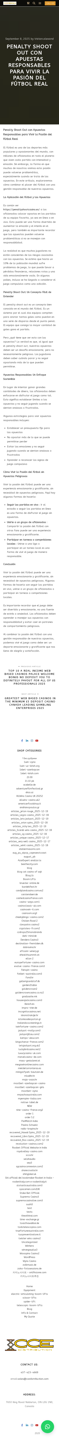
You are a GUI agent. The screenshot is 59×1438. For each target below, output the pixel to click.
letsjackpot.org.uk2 (29, 1045)
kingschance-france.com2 (30, 1042)
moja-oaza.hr (29, 1079)
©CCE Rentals (26, 1433)
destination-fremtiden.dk (29, 943)
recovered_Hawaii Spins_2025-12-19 (29, 1132)
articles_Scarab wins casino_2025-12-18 (29, 830)
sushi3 (29, 1204)
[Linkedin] (27, 741)
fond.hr (29, 977)
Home (29, 1286)
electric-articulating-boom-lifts (29, 1294)
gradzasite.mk (29, 996)
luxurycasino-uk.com (29, 1053)
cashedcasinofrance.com (29, 898)
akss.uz (29, 792)
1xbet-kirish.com (29, 773)
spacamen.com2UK (29, 1189)
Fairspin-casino (29, 970)
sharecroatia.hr (29, 1170)
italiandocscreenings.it (29, 1023)
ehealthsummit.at (29, 955)
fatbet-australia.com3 (29, 973)
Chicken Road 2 (29, 921)
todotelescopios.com (29, 1227)
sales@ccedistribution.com (33, 1378)
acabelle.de (29, 784)
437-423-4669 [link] (29, 1372)
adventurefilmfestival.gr (29, 788)
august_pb (29, 856)
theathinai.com (29, 1215)
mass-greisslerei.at (29, 1060)
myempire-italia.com (29, 1098)
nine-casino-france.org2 (29, 1110)
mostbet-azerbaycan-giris (29, 1087)
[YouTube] (37, 741)
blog (29, 868)
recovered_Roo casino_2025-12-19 (29, 1140)
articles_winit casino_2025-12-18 (29, 845)
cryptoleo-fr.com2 (29, 928)
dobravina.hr (29, 947)
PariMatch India (29, 1121)
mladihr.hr (29, 1076)
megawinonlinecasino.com (29, 1064)
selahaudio (29, 1159)
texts (29, 1212)
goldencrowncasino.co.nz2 (29, 992)
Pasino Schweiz (29, 1125)
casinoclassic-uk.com (29, 905)
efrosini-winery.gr (29, 951)
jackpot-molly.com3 (29, 1030)
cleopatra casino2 (29, 924)
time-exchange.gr (29, 1219)
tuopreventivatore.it (29, 1234)
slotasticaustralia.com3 (30, 1185)
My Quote (29, 1316)
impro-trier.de (29, 1008)
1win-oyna (29, 762)
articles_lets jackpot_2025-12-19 (29, 818)
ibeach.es (29, 1004)
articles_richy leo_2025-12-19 (29, 826)
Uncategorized (29, 1242)
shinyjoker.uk (29, 1174)
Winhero (29, 1246)
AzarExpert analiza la (29, 860)
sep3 (29, 1162)
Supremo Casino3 (29, 1196)
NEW (29, 1106)
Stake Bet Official (29, 1193)
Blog (29, 1309)
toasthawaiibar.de (29, 1223)
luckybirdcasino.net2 (29, 1049)
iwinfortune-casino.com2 (29, 1026)
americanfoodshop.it (29, 803)
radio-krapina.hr (29, 1128)
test (29, 1208)
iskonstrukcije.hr (29, 1015)
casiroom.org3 (29, 913)
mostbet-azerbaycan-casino (29, 1083)
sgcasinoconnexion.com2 (29, 1166)
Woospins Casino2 (29, 1253)
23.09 (29, 777)
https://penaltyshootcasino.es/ (21, 209)
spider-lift (29, 1301)
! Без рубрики (29, 758)
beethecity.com (29, 864)
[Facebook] (22, 741)
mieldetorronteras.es (29, 1068)
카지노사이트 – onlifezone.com (29, 1272)
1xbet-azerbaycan (29, 769)
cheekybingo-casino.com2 (29, 917)
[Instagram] (32, 741)
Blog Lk (30, 875)
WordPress (29, 1257)
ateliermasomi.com (29, 849)
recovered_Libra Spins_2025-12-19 (29, 1136)
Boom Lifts (29, 879)
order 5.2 (29, 1117)
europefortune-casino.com (29, 962)
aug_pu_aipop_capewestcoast (29, 852)
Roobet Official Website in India (29, 1147)
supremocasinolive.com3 (29, 1200)
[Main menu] (40, 3)
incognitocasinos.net (29, 1011)
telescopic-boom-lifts (29, 1305)
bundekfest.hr (29, 886)
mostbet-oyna (29, 1091)
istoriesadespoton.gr (29, 1019)
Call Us (50, 3)
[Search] (34, 3)
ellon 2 (29, 958)
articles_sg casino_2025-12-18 (29, 834)
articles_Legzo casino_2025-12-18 (29, 815)
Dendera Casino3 (30, 939)
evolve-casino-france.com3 (29, 966)
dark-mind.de (29, 936)
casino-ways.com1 (29, 902)
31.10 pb (29, 781)
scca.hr (29, 1155)
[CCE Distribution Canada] (9, 3)
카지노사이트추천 (29, 1276)
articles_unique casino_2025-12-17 (29, 837)
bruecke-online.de (29, 883)
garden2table (29, 985)
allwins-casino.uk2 (29, 800)
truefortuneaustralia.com (30, 1230)
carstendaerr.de (29, 894)
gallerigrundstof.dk (29, 981)
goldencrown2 (29, 989)
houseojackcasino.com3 (29, 1000)
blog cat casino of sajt (29, 871)
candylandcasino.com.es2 (29, 890)
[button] (47, 1426)
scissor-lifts (29, 1297)
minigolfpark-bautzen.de (29, 1072)
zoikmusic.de (29, 1264)
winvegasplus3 (30, 1249)
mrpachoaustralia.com (29, 1094)
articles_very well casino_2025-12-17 (29, 841)
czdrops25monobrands (29, 932)
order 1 (29, 1113)
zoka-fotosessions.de (29, 1268)
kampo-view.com (29, 1038)
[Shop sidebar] (28, 3)
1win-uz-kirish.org (29, 766)
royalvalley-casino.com (29, 1151)
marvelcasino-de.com (29, 1057)
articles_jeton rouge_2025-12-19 (29, 811)
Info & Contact (29, 1313)
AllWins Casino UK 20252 (29, 796)
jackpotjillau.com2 (29, 1034)
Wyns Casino (29, 1261)
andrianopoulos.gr (29, 807)
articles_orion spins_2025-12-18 (29, 822)
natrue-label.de (29, 1102)
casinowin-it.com (29, 909)
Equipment (29, 1290)
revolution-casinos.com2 (29, 1143)
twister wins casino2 (30, 1238)
